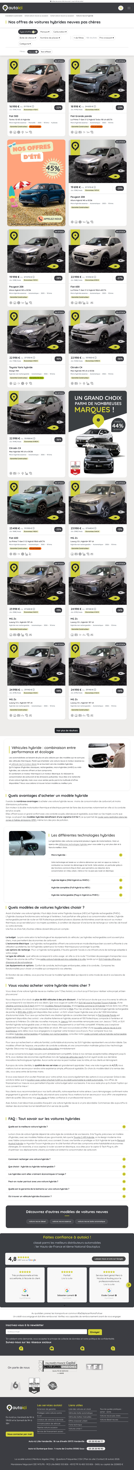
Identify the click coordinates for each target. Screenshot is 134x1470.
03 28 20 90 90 (96, 1448)
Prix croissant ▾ (106, 37)
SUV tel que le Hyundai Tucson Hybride (97, 1002)
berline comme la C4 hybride (91, 1005)
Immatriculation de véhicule (48, 1423)
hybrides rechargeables (26, 1034)
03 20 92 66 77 (96, 1441)
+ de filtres (79, 37)
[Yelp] (113, 1348)
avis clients (42, 1097)
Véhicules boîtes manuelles (80, 1417)
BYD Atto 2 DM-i (25, 1012)
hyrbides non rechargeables (54, 1034)
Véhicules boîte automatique (81, 1413)
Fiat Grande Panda (107, 1015)
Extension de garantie (46, 1409)
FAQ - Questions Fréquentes (63, 1459)
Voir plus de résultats (67, 730)
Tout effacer (46, 52)
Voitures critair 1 (75, 1428)
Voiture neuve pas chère (110, 1416)
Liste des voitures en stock (80, 1409)
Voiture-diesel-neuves (109, 1419)
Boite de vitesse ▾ (28, 37)
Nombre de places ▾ (50, 37)
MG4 (71, 1009)
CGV (81, 1459)
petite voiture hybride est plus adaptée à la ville (63, 959)
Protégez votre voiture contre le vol (49, 1414)
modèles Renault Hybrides (58, 1005)
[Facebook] (21, 1348)
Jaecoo (64, 1021)
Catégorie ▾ (25, 43)
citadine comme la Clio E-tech (20, 1005)
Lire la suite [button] (67, 1278)
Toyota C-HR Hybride (84, 1137)
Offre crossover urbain (78, 1421)
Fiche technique (75, 1425)
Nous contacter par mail (19, 1434)
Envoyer (95, 1332)
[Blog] (82, 1348)
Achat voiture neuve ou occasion (36, 16)
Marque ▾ (44, 31)
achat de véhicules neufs (72, 1057)
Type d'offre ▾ (28, 31)
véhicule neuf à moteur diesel (23, 764)
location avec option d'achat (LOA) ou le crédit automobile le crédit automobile (65, 1080)
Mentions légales (41, 1459)
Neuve (32, 52)
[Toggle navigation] (128, 8)
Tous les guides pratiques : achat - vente (111, 1410)
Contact (100, 1459)
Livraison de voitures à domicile (50, 1419)
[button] (120, 8)
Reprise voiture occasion (47, 1427)
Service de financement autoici (50, 1431)
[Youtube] (52, 1348)
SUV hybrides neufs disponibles (44, 1048)
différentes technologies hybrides (73, 844)
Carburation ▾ (59, 31)
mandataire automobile (13, 16)
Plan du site (89, 1459)
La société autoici (23, 1459)
